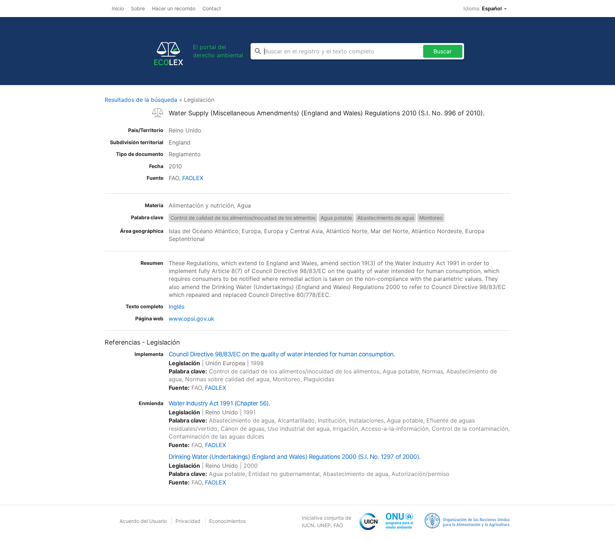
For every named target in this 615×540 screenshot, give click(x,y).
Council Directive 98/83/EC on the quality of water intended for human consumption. (282, 354)
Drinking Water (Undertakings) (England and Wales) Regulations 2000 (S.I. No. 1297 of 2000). (295, 456)
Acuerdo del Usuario (143, 521)
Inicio (118, 8)
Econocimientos (227, 521)
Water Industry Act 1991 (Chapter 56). (219, 403)
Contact (212, 8)
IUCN (308, 525)
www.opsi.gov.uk (191, 318)
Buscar (442, 51)
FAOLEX (192, 178)
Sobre (138, 8)
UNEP (324, 525)
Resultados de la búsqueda (141, 99)
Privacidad (187, 521)
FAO (338, 525)
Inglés (176, 306)
